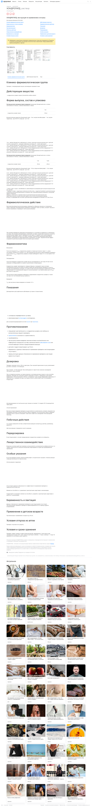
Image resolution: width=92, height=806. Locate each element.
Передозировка (44, 30)
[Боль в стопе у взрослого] (16, 793)
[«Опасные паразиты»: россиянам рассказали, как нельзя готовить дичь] (76, 693)
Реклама (10, 805)
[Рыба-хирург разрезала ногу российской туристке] (36, 753)
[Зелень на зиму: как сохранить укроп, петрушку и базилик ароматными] (36, 614)
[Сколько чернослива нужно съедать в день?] (16, 654)
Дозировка (42, 28)
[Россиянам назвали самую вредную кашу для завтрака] (56, 614)
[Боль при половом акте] (56, 673)
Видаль (52, 543)
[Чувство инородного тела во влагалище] (16, 673)
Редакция (42, 805)
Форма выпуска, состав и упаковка (15, 24)
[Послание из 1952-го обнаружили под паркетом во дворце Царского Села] (36, 574)
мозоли (28, 321)
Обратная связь (62, 805)
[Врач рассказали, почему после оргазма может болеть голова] (76, 654)
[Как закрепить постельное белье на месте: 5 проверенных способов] (16, 693)
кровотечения (12, 335)
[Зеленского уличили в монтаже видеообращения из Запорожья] (76, 673)
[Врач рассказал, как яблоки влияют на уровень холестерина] (56, 574)
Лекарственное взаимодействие (14, 31)
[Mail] (2, 1)
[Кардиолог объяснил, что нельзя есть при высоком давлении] (16, 634)
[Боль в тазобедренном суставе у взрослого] (76, 634)
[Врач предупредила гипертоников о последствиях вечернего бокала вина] (76, 793)
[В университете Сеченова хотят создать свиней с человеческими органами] (56, 634)
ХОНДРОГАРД (15, 6)
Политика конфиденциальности (84, 805)
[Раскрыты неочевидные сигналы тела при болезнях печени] (36, 594)
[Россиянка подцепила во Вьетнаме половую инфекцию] (16, 614)
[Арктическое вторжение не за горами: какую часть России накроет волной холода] (56, 733)
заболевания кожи (45, 342)
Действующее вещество (46, 22)
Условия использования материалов (52, 805)
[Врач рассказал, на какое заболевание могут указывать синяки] (16, 594)
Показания (42, 26)
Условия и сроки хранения (46, 35)
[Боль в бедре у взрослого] (16, 753)
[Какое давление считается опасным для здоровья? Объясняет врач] (16, 574)
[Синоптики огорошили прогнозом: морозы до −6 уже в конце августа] (56, 773)
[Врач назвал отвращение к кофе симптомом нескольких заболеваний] (76, 713)
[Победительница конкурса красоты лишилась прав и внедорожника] (36, 713)
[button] (11, 55)
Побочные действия (11, 30)
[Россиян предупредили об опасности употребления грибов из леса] (16, 733)
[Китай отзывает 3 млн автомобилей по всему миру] (56, 654)
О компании (6, 805)
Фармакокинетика (11, 26)
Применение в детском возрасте (47, 33)
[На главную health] (7, 1)
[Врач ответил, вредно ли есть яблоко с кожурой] (36, 673)
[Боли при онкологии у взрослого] (16, 713)
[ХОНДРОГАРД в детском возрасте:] (13, 14)
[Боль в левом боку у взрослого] (76, 773)
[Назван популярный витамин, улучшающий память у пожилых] (36, 654)
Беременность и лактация (13, 33)
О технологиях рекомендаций (71, 805)
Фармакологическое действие (47, 24)
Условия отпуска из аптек (12, 35)
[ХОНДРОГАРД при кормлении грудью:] (11, 14)
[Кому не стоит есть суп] (76, 733)
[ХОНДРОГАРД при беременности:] (8, 14)
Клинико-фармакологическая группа (15, 22)
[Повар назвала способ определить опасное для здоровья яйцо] (76, 614)
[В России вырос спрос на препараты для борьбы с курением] (36, 773)
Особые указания (44, 31)
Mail (2, 805)
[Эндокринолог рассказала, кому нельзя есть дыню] (76, 753)
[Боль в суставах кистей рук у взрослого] (56, 793)
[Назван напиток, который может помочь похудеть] (36, 693)
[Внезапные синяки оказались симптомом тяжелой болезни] (76, 594)
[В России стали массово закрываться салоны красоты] (56, 594)
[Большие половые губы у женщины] (76, 574)
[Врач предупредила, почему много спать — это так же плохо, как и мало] (36, 634)
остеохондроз (23, 318)
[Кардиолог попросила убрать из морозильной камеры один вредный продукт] (36, 793)
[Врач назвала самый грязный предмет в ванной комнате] (16, 773)
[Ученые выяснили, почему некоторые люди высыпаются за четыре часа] (56, 713)
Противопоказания (11, 28)
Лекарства (9, 6)
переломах (35, 321)
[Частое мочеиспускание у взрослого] (56, 753)
